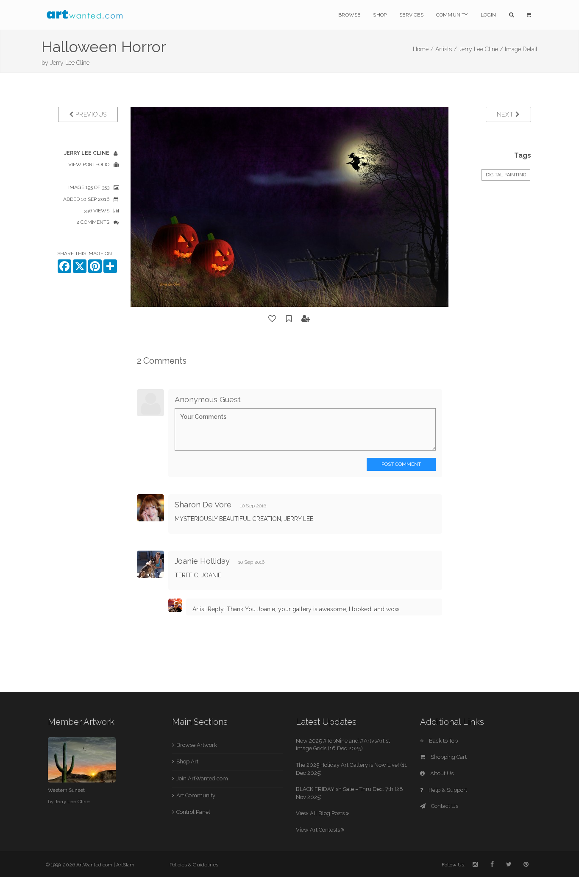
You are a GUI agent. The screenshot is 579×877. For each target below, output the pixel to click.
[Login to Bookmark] (289, 318)
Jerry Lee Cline (69, 62)
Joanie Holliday (202, 561)
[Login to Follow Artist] (306, 318)
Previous (90, 114)
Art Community (195, 795)
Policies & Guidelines (194, 865)
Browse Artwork (196, 745)
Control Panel (193, 812)
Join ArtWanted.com (202, 778)
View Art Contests (318, 830)
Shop (380, 15)
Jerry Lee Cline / (481, 49)
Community (452, 15)
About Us (441, 773)
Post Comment (401, 464)
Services (411, 15)
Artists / (446, 49)
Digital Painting (506, 175)
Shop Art (187, 761)
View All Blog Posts (321, 813)
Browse (349, 15)
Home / (423, 49)
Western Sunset (66, 790)
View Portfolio (88, 164)
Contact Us (444, 806)
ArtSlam (125, 865)
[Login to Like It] (272, 318)
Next (506, 114)
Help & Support (447, 790)
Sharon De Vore (203, 504)
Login (488, 15)
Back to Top (443, 741)
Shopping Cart (448, 757)
